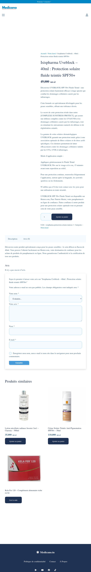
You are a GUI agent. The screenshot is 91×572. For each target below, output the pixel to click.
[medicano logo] (9, 8)
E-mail (12, 339)
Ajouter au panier (62, 217)
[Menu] (3, 15)
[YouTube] (42, 570)
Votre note (14, 293)
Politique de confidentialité (35, 561)
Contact (52, 561)
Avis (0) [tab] (26, 238)
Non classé (52, 53)
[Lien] (87, 15)
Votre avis (14, 304)
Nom (12, 326)
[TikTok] (55, 570)
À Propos (63, 561)
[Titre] (36, 570)
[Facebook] (49, 570)
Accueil (43, 53)
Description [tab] (12, 238)
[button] (15, 441)
